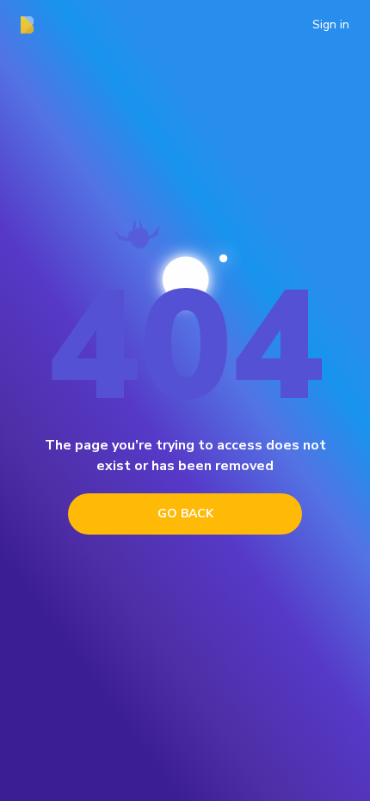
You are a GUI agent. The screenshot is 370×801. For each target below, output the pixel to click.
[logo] (32, 25)
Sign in (330, 25)
